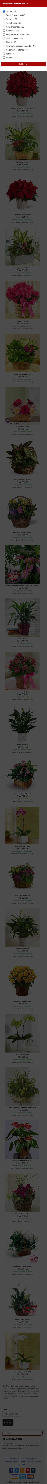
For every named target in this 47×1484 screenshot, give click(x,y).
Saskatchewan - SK (14, 38)
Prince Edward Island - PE (17, 34)
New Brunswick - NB (14, 27)
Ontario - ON (11, 11)
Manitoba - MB (12, 30)
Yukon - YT (10, 54)
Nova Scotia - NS (13, 23)
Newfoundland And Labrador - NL (20, 46)
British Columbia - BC (15, 15)
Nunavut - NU (11, 57)
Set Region (23, 64)
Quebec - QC (11, 19)
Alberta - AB (10, 42)
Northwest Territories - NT (17, 50)
